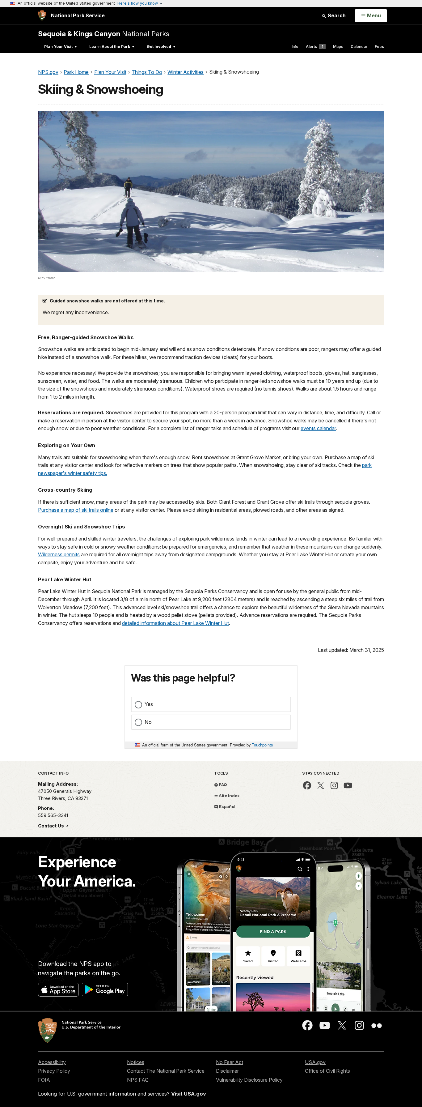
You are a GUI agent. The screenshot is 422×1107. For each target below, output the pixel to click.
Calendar (359, 46)
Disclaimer (227, 1071)
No (148, 722)
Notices (135, 1062)
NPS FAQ (138, 1080)
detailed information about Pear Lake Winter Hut (175, 623)
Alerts (314, 46)
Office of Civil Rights (327, 1071)
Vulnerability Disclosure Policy (249, 1080)
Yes (149, 704)
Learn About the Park (109, 46)
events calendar (318, 428)
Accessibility (52, 1062)
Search (336, 15)
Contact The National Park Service (166, 1071)
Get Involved (159, 46)
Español (226, 806)
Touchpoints (262, 745)
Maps (338, 46)
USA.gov (315, 1062)
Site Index (229, 795)
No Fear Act (229, 1062)
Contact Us (51, 826)
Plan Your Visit (58, 46)
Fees (379, 46)
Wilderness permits (59, 554)
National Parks (103, 33)
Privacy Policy (54, 1071)
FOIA (44, 1080)
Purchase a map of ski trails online (75, 510)
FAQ (222, 784)
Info (295, 46)
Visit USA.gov (188, 1094)
